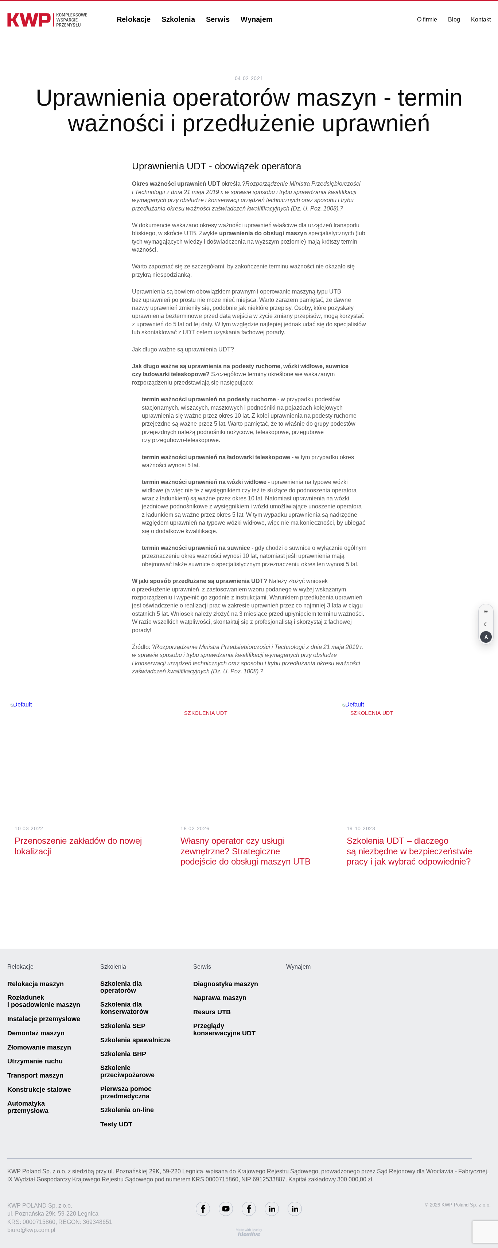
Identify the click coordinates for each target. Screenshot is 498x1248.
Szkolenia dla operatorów (121, 987)
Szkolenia (178, 19)
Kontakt (481, 19)
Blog (454, 19)
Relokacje (134, 19)
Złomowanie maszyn (39, 1047)
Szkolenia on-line (127, 1110)
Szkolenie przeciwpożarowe (127, 1071)
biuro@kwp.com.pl (31, 1230)
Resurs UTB (212, 1012)
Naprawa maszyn (219, 998)
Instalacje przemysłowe (43, 1019)
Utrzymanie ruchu (35, 1061)
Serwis (218, 19)
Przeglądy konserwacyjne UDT (224, 1030)
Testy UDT (116, 1124)
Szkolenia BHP (123, 1054)
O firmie (427, 19)
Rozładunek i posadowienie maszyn (43, 1001)
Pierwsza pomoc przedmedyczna (126, 1093)
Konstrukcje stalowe (39, 1089)
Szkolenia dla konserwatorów (124, 1008)
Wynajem (257, 19)
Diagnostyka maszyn (225, 984)
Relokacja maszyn (35, 984)
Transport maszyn (35, 1075)
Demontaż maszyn (36, 1033)
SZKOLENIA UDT (205, 713)
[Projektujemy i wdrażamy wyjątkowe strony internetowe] (249, 1232)
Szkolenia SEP (122, 1026)
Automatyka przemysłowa (27, 1107)
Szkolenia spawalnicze (135, 1040)
